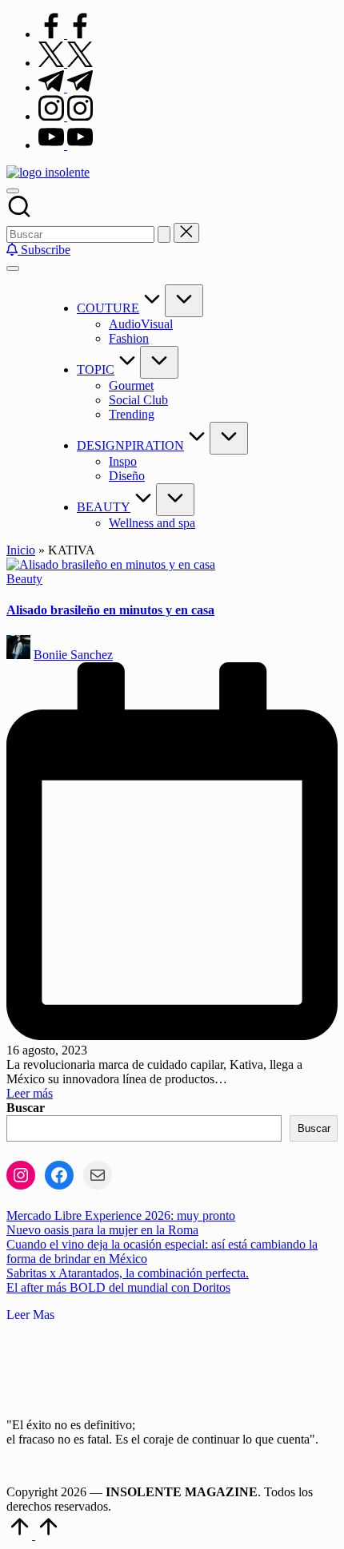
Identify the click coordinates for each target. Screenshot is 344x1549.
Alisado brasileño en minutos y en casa (110, 610)
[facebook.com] (65, 34)
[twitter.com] (65, 63)
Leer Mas (30, 1315)
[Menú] (12, 268)
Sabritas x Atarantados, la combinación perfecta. (127, 1273)
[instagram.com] (65, 116)
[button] (164, 234)
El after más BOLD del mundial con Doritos (118, 1287)
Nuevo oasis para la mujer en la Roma (102, 1230)
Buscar (25, 1107)
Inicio (20, 550)
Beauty (24, 579)
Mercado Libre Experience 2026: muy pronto (120, 1215)
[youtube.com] (65, 145)
